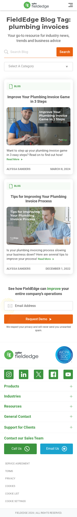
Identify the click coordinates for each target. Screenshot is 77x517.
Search (65, 52)
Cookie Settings (15, 501)
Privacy (10, 478)
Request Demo (36, 319)
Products (11, 386)
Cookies (10, 486)
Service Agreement (17, 463)
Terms (9, 471)
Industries (12, 396)
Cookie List (12, 493)
